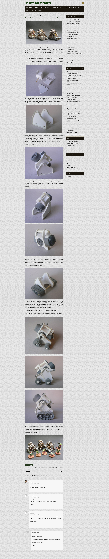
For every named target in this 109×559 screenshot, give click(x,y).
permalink (61, 467)
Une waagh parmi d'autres (71, 27)
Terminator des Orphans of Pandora (73, 62)
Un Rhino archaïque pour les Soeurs (73, 42)
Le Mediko (28, 17)
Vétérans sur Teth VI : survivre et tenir (73, 38)
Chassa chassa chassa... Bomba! (73, 28)
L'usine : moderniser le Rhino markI (73, 106)
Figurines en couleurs (71, 167)
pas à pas (48, 467)
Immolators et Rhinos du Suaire (72, 32)
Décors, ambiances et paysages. (71, 7)
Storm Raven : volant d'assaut (72, 97)
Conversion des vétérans (71, 123)
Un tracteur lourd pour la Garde (72, 73)
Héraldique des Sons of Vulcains (73, 47)
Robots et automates (70, 49)
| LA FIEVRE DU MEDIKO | (37, 10)
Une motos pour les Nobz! (71, 78)
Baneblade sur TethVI (71, 36)
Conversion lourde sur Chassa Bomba (73, 101)
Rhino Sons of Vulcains (71, 55)
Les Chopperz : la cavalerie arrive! (73, 19)
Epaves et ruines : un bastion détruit (73, 111)
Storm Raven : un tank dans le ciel (73, 23)
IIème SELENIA (29, 7)
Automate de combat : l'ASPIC (72, 132)
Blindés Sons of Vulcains (71, 57)
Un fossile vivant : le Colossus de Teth (73, 21)
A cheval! (68, 40)
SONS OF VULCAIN (45, 7)
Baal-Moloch (69, 163)
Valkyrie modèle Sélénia (71, 118)
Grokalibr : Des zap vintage (72, 99)
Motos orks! (69, 86)
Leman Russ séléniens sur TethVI (73, 60)
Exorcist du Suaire (70, 130)
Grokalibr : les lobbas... (71, 103)
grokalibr (39, 467)
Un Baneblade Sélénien (71, 116)
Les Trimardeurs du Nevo (71, 147)
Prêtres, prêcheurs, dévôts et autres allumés (74, 25)
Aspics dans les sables (71, 145)
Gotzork (32, 513)
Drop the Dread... (70, 93)
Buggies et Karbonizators (71, 45)
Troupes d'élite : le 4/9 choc (72, 30)
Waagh (31, 465)
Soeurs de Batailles (56, 7)
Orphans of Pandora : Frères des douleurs (74, 53)
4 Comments (61, 17)
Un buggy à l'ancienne (71, 126)
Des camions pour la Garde (72, 51)
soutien (51, 467)
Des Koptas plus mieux (71, 71)
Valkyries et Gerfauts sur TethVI (72, 143)
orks (45, 467)
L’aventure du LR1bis (71, 149)
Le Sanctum (69, 158)
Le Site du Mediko (38, 3)
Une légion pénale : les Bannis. (72, 34)
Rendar (68, 165)
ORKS (36, 7)
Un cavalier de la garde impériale (73, 128)
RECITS (27, 10)
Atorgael (68, 161)
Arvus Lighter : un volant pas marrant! (73, 95)
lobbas (42, 467)
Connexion (69, 176)
